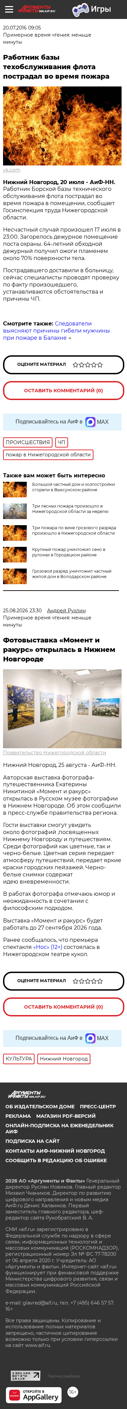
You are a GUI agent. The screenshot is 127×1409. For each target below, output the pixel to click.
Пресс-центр (98, 1107)
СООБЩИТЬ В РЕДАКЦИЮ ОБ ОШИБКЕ (56, 1160)
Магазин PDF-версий (66, 1116)
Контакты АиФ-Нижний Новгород (55, 1151)
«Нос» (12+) (47, 947)
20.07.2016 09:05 (22, 28)
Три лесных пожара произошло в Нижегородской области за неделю (70, 508)
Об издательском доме (40, 1107)
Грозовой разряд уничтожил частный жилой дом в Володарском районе (71, 574)
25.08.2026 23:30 (22, 611)
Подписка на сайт (32, 1141)
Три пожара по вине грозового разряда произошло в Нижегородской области (74, 530)
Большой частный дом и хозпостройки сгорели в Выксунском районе (73, 487)
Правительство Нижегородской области (54, 753)
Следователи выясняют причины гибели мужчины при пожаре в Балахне (56, 330)
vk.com (11, 170)
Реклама (18, 1116)
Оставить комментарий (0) (63, 391)
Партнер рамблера (64, 1376)
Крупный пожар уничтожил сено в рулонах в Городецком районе (68, 552)
